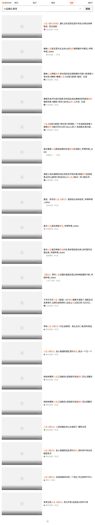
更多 (90, 3)
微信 (53, 3)
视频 (71, 3)
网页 (16, 3)
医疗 (35, 3)
